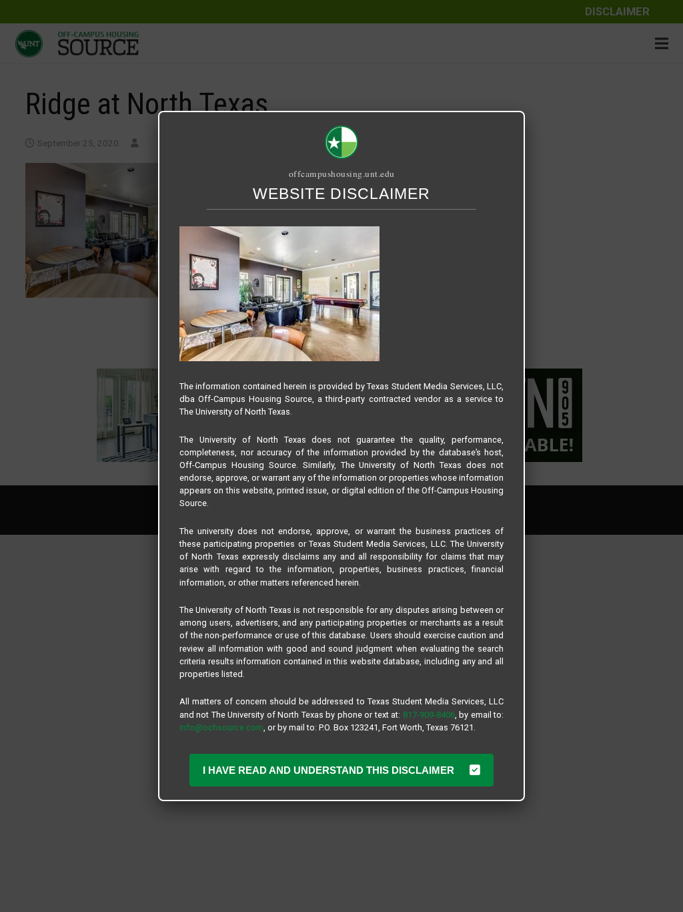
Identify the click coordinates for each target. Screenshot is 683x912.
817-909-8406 (429, 715)
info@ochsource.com (221, 727)
